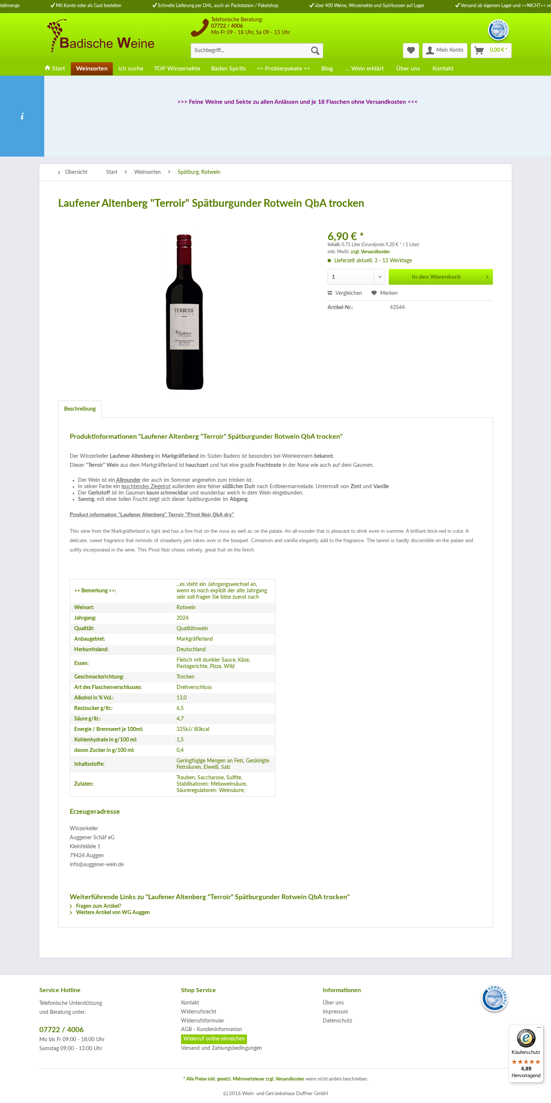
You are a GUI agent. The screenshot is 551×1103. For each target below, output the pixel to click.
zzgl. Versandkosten (370, 252)
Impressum (335, 1012)
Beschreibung (80, 409)
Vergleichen (348, 293)
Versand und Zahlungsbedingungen (221, 1048)
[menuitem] (257, 50)
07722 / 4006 (227, 26)
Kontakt (190, 1003)
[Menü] (539, 1029)
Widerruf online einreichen (214, 1039)
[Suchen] (315, 50)
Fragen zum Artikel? (98, 906)
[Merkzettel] (411, 50)
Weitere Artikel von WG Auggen (112, 912)
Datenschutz (337, 1021)
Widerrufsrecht (198, 1012)
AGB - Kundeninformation (211, 1029)
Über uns (333, 1003)
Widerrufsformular (202, 1021)
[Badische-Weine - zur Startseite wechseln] (99, 37)
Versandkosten (290, 1079)
